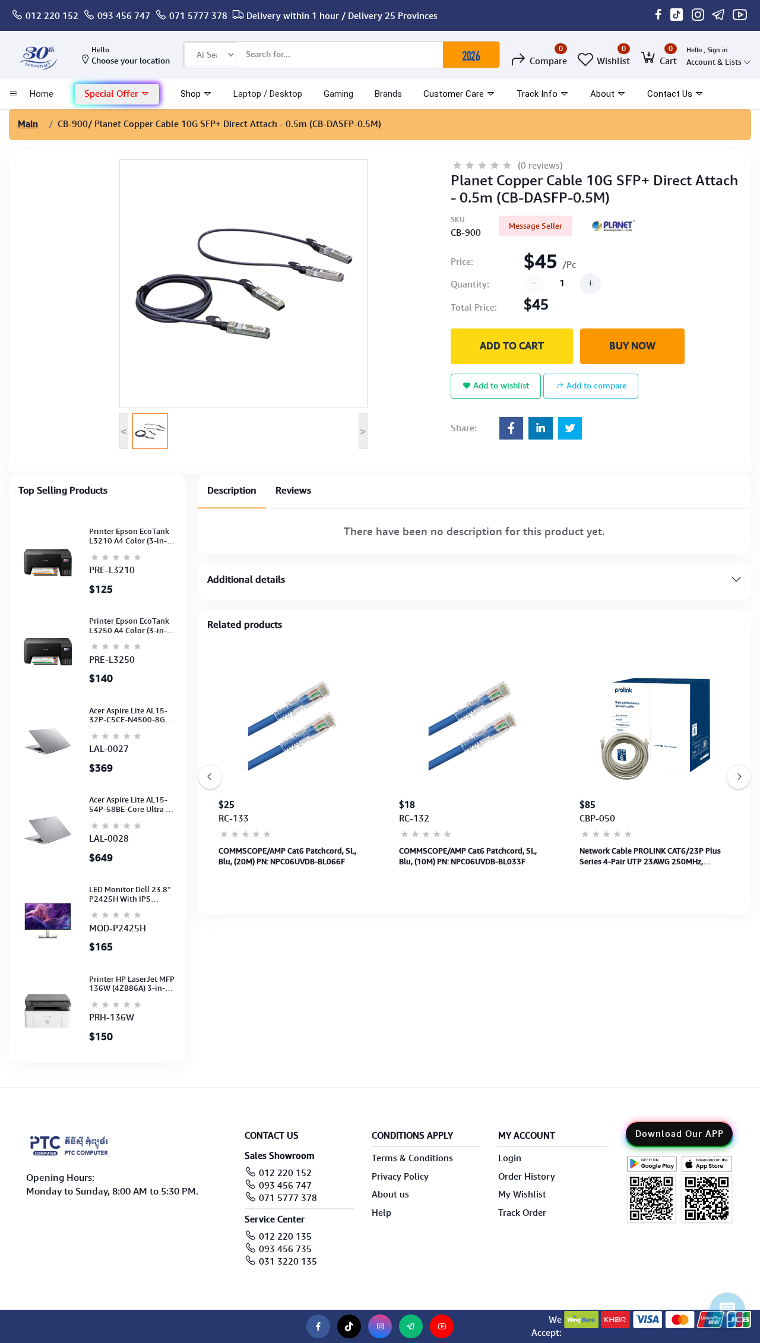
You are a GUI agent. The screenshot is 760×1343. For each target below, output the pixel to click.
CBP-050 (597, 818)
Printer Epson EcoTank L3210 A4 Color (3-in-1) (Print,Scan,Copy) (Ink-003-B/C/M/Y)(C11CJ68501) (131, 536)
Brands (388, 94)
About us (390, 1194)
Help (381, 1213)
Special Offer (112, 94)
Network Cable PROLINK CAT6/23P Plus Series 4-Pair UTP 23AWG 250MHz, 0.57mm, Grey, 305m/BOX (650, 856)
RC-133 (233, 818)
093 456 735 (285, 1249)
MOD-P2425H (117, 928)
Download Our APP (679, 1134)
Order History (526, 1177)
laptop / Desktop (267, 94)
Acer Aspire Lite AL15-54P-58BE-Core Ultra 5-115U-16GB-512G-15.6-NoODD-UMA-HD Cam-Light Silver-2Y (132, 804)
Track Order (522, 1213)
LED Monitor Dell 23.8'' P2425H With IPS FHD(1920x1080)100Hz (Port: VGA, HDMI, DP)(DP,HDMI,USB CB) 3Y (131, 894)
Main (28, 124)
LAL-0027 (109, 749)
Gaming (338, 94)
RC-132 (414, 818)
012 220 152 (52, 16)
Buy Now (632, 345)
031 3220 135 (288, 1262)
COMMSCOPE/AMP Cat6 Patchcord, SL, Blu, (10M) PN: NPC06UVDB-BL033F (468, 856)
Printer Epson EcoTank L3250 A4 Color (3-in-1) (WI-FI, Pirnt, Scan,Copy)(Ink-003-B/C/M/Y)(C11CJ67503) (132, 626)
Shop (191, 94)
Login (509, 1158)
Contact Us (671, 94)
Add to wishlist (500, 385)
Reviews (293, 490)
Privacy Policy (400, 1177)
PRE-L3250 (112, 660)
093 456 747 (123, 16)
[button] (117, 94)
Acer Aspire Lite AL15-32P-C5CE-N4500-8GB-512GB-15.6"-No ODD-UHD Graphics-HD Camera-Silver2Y (131, 715)
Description (231, 490)
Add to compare (595, 385)
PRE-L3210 (112, 570)
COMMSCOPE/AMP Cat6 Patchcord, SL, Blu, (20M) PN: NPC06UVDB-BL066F (287, 856)
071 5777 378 (198, 16)
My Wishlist (522, 1194)
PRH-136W (111, 1017)
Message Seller (535, 226)
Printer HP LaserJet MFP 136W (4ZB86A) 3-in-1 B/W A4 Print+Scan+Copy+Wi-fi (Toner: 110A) (132, 984)
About (603, 94)
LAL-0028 (109, 839)
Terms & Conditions (412, 1158)
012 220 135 (285, 1237)
